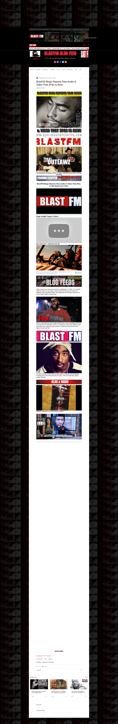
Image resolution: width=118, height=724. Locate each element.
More (80, 69)
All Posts (31, 69)
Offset (76, 69)
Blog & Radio (38, 69)
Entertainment (45, 69)
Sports (58, 69)
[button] (88, 49)
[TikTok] (60, 62)
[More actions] (81, 78)
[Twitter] (63, 62)
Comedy (63, 69)
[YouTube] (66, 62)
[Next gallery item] (80, 358)
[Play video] (59, 159)
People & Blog (69, 69)
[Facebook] (58, 62)
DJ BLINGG (52, 69)
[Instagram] (55, 62)
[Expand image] (59, 358)
